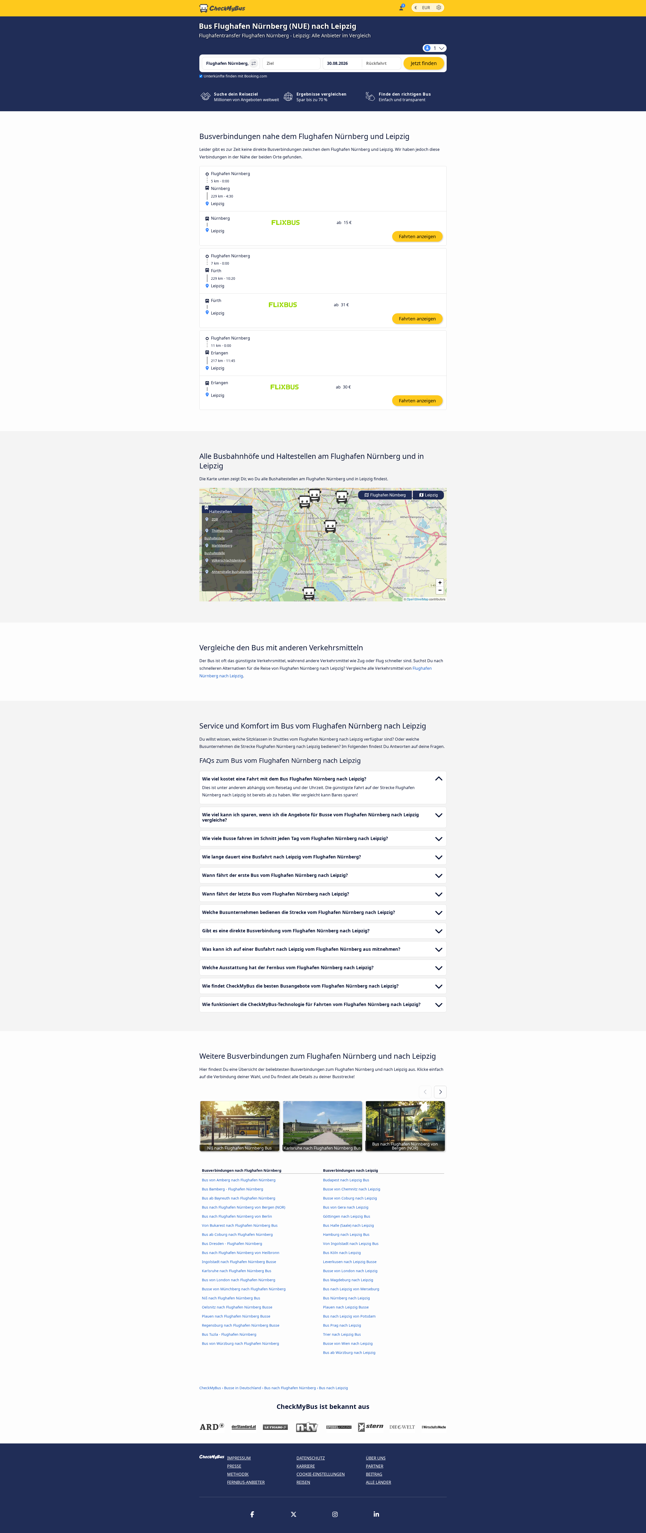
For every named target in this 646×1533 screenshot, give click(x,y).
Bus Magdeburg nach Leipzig (348, 1279)
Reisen (303, 1482)
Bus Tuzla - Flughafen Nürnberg (229, 1334)
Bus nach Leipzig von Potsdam (349, 1316)
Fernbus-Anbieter (246, 1482)
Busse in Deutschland (242, 1387)
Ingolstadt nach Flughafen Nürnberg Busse (239, 1261)
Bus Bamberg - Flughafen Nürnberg (232, 1189)
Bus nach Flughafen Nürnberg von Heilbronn (240, 1252)
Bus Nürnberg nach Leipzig (346, 1298)
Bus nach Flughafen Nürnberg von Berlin (237, 1216)
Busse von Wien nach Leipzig (348, 1343)
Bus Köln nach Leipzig (342, 1252)
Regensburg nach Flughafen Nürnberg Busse (240, 1325)
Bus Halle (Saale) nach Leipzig (348, 1225)
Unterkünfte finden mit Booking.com (235, 76)
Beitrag (374, 1474)
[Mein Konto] (400, 7)
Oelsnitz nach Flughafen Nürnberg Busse (237, 1307)
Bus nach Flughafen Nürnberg (290, 1387)
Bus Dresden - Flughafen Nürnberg (232, 1243)
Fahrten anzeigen (417, 236)
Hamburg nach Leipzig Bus (346, 1234)
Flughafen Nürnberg (387, 495)
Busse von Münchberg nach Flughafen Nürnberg (244, 1289)
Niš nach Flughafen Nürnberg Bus (231, 1298)
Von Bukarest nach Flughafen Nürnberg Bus (240, 1225)
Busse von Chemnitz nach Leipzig (351, 1189)
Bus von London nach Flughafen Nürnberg (238, 1279)
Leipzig (431, 495)
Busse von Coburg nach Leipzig (350, 1198)
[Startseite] (222, 8)
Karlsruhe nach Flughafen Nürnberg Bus (236, 1270)
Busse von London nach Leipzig (350, 1270)
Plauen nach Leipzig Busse (346, 1307)
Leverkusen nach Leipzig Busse (349, 1261)
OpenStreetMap (417, 599)
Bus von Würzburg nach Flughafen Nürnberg (240, 1343)
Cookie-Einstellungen (321, 1474)
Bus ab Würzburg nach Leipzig (349, 1352)
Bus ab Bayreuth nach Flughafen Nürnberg (238, 1198)
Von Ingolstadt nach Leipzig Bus (351, 1243)
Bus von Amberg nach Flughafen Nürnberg (239, 1180)
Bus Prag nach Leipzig (342, 1325)
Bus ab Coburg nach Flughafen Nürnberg (237, 1234)
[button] (314, 495)
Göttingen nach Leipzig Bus (346, 1216)
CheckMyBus (210, 1387)
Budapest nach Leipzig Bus (346, 1180)
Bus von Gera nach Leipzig (345, 1207)
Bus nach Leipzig (333, 1387)
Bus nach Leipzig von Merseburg (351, 1289)
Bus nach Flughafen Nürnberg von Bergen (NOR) (243, 1207)
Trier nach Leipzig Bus (342, 1334)
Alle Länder (378, 1482)
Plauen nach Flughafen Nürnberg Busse (236, 1316)
